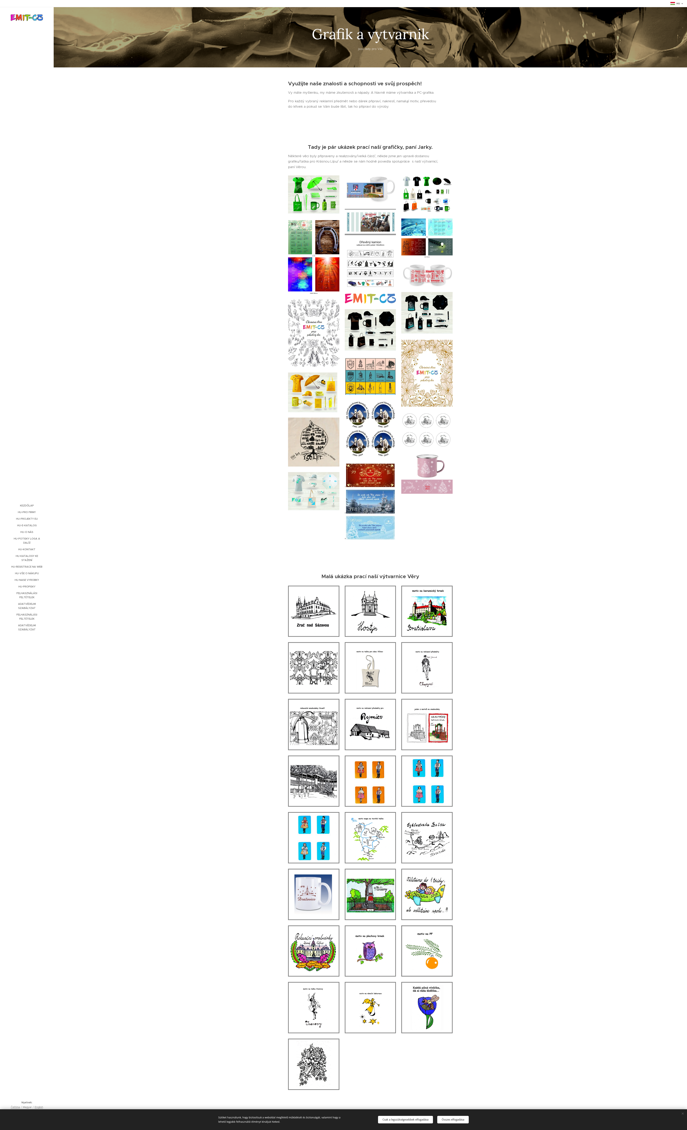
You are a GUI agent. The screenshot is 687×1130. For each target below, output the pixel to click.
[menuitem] (27, 506)
